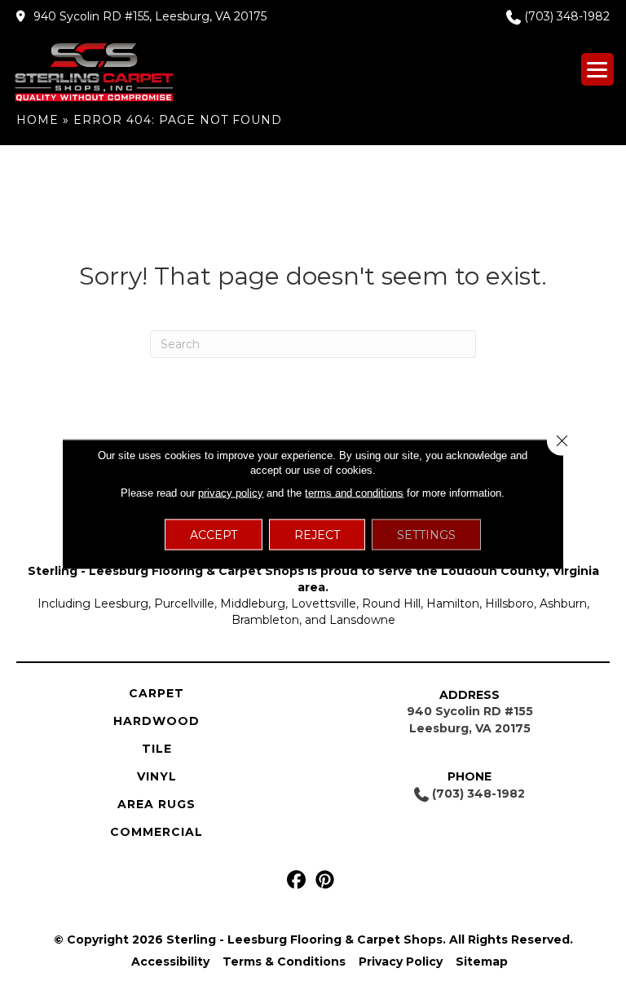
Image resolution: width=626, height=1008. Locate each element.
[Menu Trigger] (597, 69)
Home (37, 120)
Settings (426, 535)
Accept (213, 535)
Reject (317, 535)
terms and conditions (354, 493)
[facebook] (296, 880)
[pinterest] (325, 880)
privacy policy (230, 493)
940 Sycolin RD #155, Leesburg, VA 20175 (150, 16)
